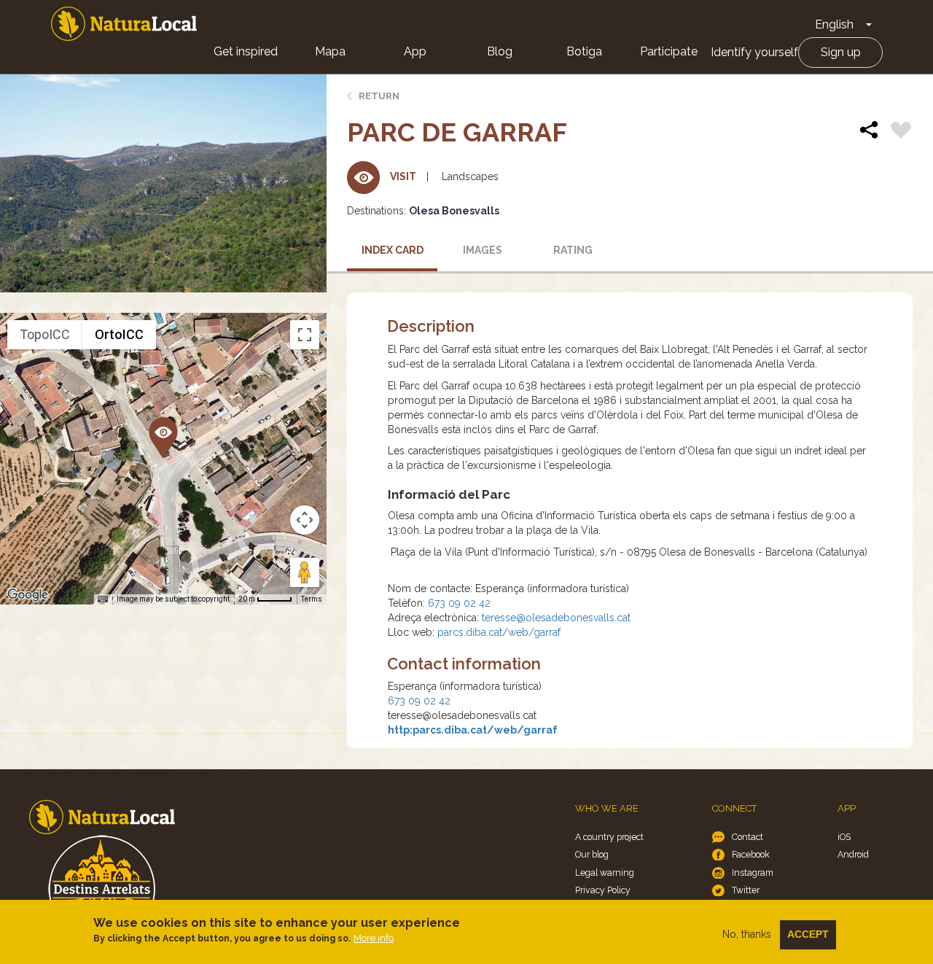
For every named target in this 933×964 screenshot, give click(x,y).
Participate (669, 51)
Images (482, 250)
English (834, 24)
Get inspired (246, 51)
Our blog (592, 854)
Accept (808, 934)
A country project (609, 836)
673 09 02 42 (459, 603)
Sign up (841, 52)
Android (853, 854)
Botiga (584, 51)
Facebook (751, 854)
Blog (499, 51)
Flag (901, 132)
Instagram (752, 872)
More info (374, 938)
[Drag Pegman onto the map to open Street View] (304, 572)
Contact (747, 836)
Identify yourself (754, 52)
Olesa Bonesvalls (454, 211)
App (415, 51)
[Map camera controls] (304, 520)
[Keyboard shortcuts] (103, 599)
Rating (573, 250)
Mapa (330, 51)
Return (379, 95)
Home (124, 24)
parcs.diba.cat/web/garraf (499, 632)
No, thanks (746, 934)
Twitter (746, 890)
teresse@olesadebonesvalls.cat (556, 617)
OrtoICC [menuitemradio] (119, 334)
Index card (392, 250)
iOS (844, 836)
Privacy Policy (603, 890)
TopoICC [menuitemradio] (45, 334)
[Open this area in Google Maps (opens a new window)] (28, 595)
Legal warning (604, 872)
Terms (311, 599)
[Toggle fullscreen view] (304, 334)
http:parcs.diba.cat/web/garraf (473, 730)
